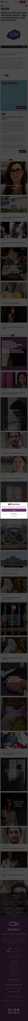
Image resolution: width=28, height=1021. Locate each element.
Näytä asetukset (14, 513)
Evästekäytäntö (14, 516)
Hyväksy (14, 510)
